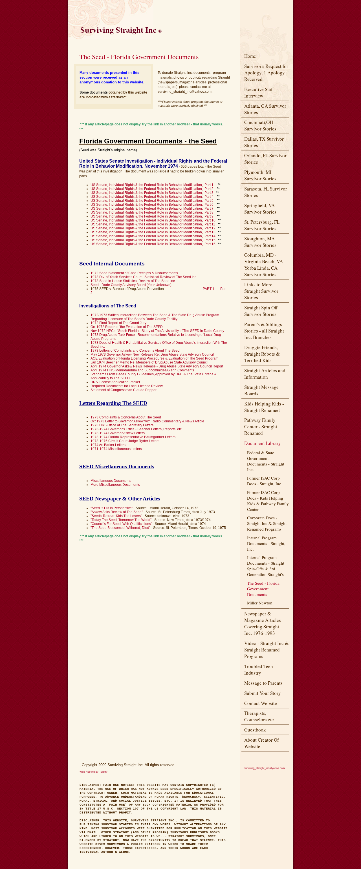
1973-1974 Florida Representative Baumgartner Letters (133, 437)
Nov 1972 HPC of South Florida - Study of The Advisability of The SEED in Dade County (157, 331)
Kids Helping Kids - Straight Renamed (264, 406)
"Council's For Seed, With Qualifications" (121, 524)
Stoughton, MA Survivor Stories (260, 241)
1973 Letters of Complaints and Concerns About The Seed (135, 351)
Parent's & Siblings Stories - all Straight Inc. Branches (264, 330)
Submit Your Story (262, 693)
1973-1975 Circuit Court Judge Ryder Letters (125, 441)
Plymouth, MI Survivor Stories (260, 175)
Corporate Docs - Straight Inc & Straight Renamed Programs (267, 523)
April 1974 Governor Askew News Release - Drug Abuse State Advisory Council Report (157, 366)
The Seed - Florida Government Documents (263, 588)
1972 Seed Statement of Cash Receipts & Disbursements (134, 273)
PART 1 (208, 289)
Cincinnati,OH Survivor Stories (260, 125)
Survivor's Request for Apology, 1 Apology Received (266, 72)
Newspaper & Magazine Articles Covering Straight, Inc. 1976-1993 (262, 623)
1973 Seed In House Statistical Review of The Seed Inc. (133, 281)
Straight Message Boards (261, 390)
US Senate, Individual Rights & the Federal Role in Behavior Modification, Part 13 (153, 232)
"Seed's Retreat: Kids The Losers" (116, 516)
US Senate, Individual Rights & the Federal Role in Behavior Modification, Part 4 (152, 197)
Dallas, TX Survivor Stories (264, 142)
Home (250, 56)
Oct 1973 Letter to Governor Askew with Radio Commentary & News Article (147, 421)
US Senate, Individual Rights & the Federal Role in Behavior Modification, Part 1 (152, 185)
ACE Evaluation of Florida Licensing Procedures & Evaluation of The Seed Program (154, 358)
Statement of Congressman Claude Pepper (124, 390)
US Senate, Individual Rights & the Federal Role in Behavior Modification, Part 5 (152, 201)
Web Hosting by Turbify (93, 771)
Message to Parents (263, 683)
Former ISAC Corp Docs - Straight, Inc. (264, 480)
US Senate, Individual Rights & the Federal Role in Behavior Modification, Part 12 (153, 228)
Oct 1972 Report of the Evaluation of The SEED (127, 327)
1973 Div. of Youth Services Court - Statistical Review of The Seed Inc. (144, 277)
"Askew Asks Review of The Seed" (117, 512)
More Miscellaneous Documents (115, 485)
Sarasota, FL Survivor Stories (265, 191)
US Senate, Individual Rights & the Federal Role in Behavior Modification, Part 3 (152, 193)
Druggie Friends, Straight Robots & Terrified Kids (262, 353)
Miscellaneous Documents (111, 481)
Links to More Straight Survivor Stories (261, 291)
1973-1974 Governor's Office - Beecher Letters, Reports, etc (136, 429)
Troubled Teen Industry (258, 669)
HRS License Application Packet (115, 382)
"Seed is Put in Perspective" (112, 508)
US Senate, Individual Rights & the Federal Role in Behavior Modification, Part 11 (153, 224)
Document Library (262, 443)
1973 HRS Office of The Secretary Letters (122, 425)
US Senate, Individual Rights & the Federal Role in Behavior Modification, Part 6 (152, 205)
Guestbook (255, 729)
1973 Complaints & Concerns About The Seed (126, 417)
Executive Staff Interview (259, 92)
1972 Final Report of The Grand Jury (118, 323)
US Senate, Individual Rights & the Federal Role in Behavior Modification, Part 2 (152, 189)
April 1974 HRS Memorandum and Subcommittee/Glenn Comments (142, 370)
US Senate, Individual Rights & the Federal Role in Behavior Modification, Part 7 (152, 208)
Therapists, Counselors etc (259, 716)
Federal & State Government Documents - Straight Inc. (265, 461)
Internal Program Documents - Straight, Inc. (266, 543)
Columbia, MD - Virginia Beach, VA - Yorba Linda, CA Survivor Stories (265, 265)
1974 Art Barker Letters (108, 445)
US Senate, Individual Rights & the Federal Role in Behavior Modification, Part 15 (153, 240)
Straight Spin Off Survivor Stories (261, 310)
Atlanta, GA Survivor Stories (265, 109)
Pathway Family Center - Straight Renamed (260, 426)
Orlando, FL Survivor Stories (265, 158)
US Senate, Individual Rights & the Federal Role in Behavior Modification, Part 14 (153, 236)
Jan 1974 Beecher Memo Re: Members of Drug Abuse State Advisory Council (149, 362)
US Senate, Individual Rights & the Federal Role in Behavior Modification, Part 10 (153, 220)
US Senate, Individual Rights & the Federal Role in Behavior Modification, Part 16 (153, 244)
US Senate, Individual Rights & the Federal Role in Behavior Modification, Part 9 (152, 216)
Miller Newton (259, 603)
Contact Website (260, 703)
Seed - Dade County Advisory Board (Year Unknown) (131, 285)
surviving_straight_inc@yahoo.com (264, 768)
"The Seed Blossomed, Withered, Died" (120, 528)
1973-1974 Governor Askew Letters (118, 433)
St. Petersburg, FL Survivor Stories (261, 225)
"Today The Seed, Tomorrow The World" (121, 520)
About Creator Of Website (261, 743)
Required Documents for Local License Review (127, 386)
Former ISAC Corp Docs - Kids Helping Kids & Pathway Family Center (268, 500)
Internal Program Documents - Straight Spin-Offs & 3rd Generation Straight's (265, 566)
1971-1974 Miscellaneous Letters (116, 449)
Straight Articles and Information (264, 373)
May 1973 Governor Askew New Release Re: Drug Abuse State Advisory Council (152, 354)
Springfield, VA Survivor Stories (260, 208)
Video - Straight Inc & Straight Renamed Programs (266, 649)
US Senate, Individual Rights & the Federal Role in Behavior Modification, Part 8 (152, 212)
